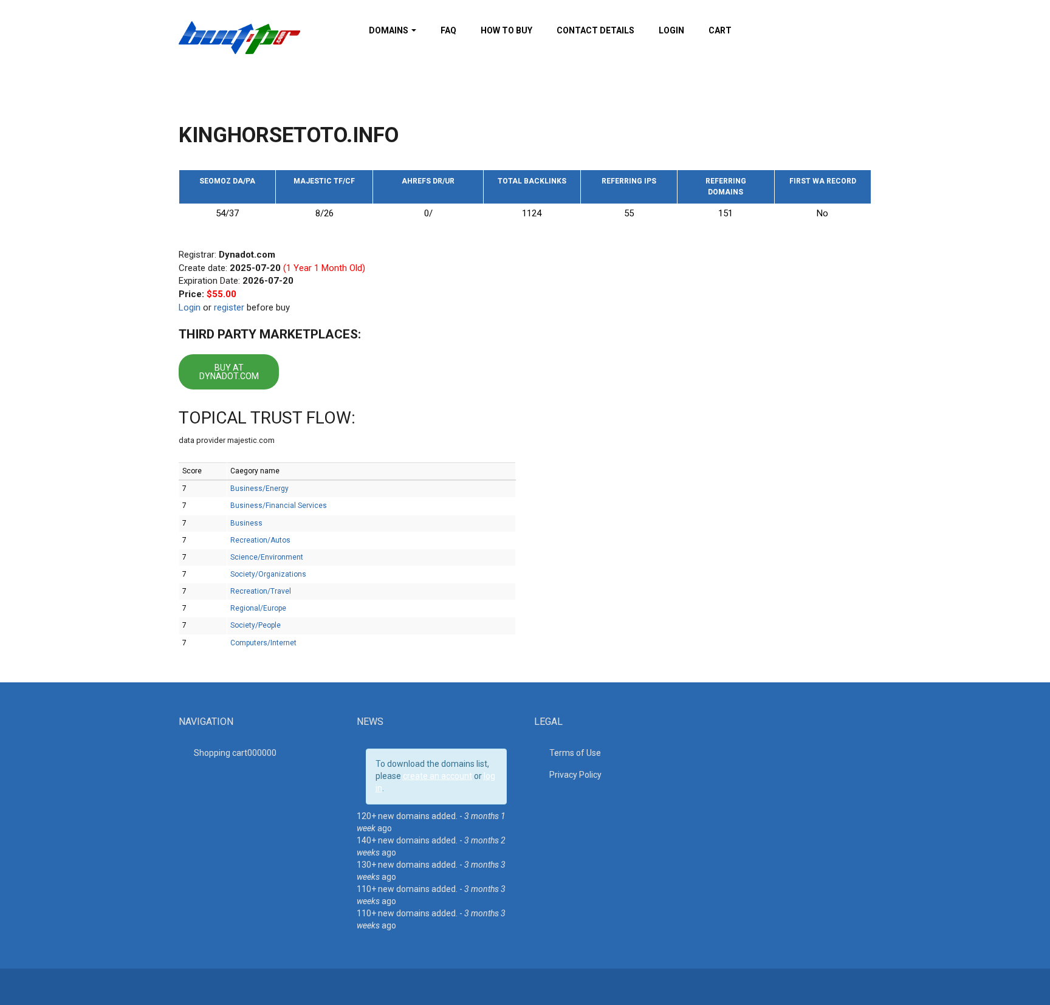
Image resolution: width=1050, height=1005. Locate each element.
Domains (389, 30)
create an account (437, 776)
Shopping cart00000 (235, 753)
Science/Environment (266, 557)
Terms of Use (575, 753)
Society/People (255, 625)
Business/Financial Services (278, 505)
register (229, 307)
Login (671, 30)
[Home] (239, 37)
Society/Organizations (268, 574)
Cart (720, 30)
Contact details (595, 30)
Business (246, 523)
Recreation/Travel (260, 591)
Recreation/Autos (260, 540)
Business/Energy (259, 488)
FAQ (448, 30)
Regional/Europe (258, 608)
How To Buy (506, 30)
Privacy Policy (575, 775)
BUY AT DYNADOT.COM (229, 372)
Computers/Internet (263, 643)
